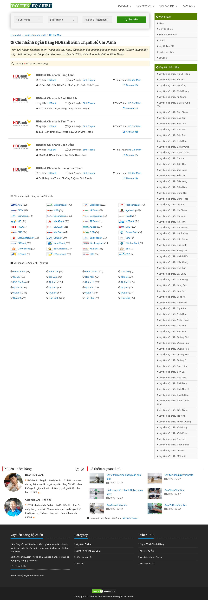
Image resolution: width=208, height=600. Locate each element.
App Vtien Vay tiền (174, 490)
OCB (92, 232)
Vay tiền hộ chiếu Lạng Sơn (172, 285)
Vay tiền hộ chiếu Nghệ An (172, 308)
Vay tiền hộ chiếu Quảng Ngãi (173, 348)
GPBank (21, 254)
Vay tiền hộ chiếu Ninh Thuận (173, 320)
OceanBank (131, 232)
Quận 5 (17, 292)
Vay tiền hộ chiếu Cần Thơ (172, 164)
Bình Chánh (19, 271)
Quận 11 (125, 282)
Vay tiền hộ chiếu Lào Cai (171, 291)
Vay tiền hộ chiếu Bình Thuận (173, 152)
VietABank (58, 221)
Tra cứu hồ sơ (147, 563)
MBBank (129, 221)
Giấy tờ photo (165, 29)
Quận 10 (89, 282)
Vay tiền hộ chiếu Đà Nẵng (172, 85)
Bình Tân (53, 271)
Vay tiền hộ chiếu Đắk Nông (172, 181)
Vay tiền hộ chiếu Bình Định (172, 141)
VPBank (93, 210)
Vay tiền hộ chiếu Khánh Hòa (173, 256)
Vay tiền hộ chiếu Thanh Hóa (173, 395)
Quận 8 (125, 292)
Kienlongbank (96, 243)
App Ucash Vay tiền (116, 505)
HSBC (20, 226)
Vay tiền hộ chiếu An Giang (172, 97)
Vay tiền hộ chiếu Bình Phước (173, 146)
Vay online (167, 6)
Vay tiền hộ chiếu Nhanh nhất (173, 444)
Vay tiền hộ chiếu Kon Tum (172, 268)
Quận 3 (89, 287)
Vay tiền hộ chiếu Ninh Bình (172, 314)
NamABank (59, 243)
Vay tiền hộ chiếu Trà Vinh (172, 415)
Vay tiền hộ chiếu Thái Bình (172, 383)
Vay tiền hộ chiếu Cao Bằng (172, 170)
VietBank (58, 232)
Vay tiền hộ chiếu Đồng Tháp (173, 198)
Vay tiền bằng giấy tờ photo (178, 474)
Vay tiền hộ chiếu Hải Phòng (173, 233)
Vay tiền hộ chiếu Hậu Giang (173, 239)
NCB (91, 254)
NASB (128, 216)
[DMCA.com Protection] (104, 591)
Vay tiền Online (130, 518)
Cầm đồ (187, 6)
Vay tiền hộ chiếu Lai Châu (172, 273)
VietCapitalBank (25, 237)
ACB (19, 204)
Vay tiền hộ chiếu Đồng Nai (172, 193)
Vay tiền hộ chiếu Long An (171, 296)
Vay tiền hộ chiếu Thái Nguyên (174, 389)
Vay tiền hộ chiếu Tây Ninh (172, 377)
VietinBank (95, 204)
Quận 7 (89, 292)
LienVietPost (24, 248)
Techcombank (132, 204)
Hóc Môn (89, 277)
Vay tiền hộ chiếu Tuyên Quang (174, 421)
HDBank (52, 80)
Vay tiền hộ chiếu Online (171, 450)
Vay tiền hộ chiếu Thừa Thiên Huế (173, 402)
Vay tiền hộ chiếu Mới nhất (172, 456)
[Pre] (78, 470)
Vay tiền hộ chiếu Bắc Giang (173, 112)
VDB (127, 237)
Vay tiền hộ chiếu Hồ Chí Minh (174, 74)
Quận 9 (17, 298)
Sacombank (59, 216)
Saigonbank (95, 237)
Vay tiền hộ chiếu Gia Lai (171, 204)
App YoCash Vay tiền (175, 505)
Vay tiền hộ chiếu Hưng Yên (172, 250)
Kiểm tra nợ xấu (84, 557)
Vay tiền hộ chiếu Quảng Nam (173, 343)
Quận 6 (53, 292)
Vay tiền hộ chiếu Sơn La (171, 371)
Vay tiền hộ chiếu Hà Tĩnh (171, 221)
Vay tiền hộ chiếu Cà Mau (171, 158)
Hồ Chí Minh (134, 80)
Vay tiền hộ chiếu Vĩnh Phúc (173, 433)
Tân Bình (53, 298)
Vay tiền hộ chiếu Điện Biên (172, 187)
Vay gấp (123, 6)
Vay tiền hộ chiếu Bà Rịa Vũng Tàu (173, 104)
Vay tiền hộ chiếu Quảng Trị (172, 360)
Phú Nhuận (19, 282)
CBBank (57, 237)
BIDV (20, 210)
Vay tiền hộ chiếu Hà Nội (171, 79)
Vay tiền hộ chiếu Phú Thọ (172, 325)
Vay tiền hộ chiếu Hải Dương (173, 227)
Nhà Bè (125, 277)
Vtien (161, 23)
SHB (19, 232)
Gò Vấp (53, 277)
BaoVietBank (60, 248)
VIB (19, 221)
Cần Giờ (125, 271)
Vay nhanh (144, 6)
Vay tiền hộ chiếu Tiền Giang (173, 410)
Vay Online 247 (166, 46)
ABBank (93, 226)
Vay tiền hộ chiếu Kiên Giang (173, 262)
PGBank (21, 243)
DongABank (95, 216)
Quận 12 (17, 287)
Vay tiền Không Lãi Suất (88, 550)
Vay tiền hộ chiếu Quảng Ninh (173, 354)
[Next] (82, 470)
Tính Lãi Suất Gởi (167, 34)
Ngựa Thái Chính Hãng (152, 544)
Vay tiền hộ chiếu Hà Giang (172, 210)
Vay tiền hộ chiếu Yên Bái (171, 439)
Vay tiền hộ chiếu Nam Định (172, 302)
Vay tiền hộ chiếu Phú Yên (172, 331)
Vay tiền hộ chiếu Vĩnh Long (173, 427)
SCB (127, 226)
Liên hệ (80, 563)
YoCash (162, 57)
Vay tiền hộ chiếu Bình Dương (173, 91)
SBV (127, 248)
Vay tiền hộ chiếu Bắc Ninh (172, 129)
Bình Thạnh (89, 80)
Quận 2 (53, 287)
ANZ (127, 254)
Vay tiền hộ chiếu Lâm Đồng (173, 279)
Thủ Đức (125, 298)
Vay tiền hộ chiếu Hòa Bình (172, 245)
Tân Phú (89, 298)
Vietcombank (60, 204)
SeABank (58, 226)
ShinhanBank (132, 243)
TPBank (93, 221)
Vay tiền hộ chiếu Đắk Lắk (171, 175)
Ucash (161, 40)
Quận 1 (53, 282)
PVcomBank (59, 254)
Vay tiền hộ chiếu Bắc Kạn (172, 118)
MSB (55, 210)
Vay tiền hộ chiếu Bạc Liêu (172, 123)
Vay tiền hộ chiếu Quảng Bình (173, 337)
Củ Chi (16, 277)
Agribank (130, 210)
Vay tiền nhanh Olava (151, 557)
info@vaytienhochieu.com (31, 575)
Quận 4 (125, 287)
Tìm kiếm (132, 19)
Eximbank (22, 216)
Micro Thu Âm (147, 550)
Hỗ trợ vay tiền (166, 52)
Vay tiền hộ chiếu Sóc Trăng (173, 366)
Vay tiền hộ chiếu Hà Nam (171, 216)
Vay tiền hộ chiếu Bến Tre (171, 135)
